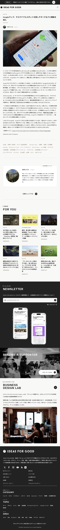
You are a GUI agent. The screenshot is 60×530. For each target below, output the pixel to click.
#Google (5, 147)
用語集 (4, 480)
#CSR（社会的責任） (22, 144)
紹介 (22, 125)
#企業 (27, 152)
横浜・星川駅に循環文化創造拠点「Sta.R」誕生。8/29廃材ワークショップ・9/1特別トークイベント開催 (30, 234)
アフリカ (36, 517)
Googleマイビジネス (48, 83)
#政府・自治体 (11, 144)
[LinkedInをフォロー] (25, 467)
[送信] (55, 300)
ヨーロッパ (13, 517)
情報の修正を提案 (48, 112)
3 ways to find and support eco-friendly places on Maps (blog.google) (31, 130)
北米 (26, 517)
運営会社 (30, 470)
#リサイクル (30, 150)
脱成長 (4, 507)
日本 (9, 517)
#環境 (40, 144)
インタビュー (16, 495)
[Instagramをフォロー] (13, 467)
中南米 (30, 517)
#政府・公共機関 (47, 144)
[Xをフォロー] (4, 467)
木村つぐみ (10, 27)
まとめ (28, 495)
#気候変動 (5, 150)
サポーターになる (47, 372)
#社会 (4, 144)
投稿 (11, 108)
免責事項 (30, 480)
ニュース (5, 14)
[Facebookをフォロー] (9, 467)
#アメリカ (50, 147)
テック (14, 505)
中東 (23, 517)
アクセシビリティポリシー (34, 483)
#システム (16, 152)
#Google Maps (33, 144)
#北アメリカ (38, 152)
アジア (4, 517)
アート (4, 505)
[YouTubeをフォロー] (18, 467)
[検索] (58, 7)
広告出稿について (7, 474)
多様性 (51, 505)
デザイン (10, 505)
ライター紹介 (31, 474)
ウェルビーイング (44, 505)
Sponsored (34, 495)
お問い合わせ (6, 477)
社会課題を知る (32, 477)
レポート (23, 495)
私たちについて (6, 470)
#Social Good (35, 147)
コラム (10, 495)
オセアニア (41, 517)
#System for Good (14, 147)
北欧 (19, 517)
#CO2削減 (43, 147)
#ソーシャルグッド (26, 147)
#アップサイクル (7, 152)
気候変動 (24, 505)
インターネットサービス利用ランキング (30, 71)
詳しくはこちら (51, 304)
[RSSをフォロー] (21, 467)
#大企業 (22, 152)
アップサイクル (14, 100)
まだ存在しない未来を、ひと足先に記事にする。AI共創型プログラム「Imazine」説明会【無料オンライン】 (10, 234)
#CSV (32, 152)
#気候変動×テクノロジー (41, 150)
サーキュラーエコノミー (33, 505)
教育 (19, 505)
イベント (40, 495)
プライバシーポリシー (8, 483)
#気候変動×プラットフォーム (17, 150)
